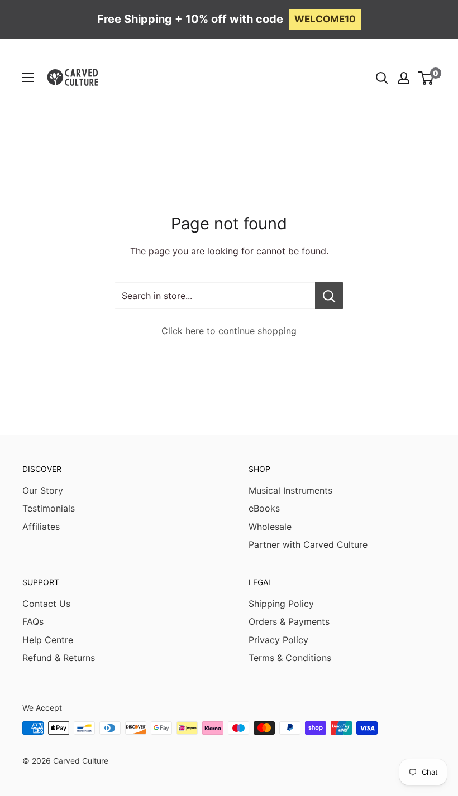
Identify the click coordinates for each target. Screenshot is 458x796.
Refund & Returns (58, 657)
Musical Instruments (290, 490)
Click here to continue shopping (229, 330)
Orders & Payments (289, 621)
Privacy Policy (278, 639)
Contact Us (46, 603)
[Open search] (382, 78)
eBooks (264, 508)
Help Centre (47, 639)
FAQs (33, 621)
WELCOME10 (325, 19)
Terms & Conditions (290, 657)
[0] (426, 78)
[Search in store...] (329, 295)
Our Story (42, 490)
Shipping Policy (281, 603)
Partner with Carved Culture (308, 544)
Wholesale (270, 526)
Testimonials (48, 508)
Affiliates (41, 526)
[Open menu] (28, 77)
